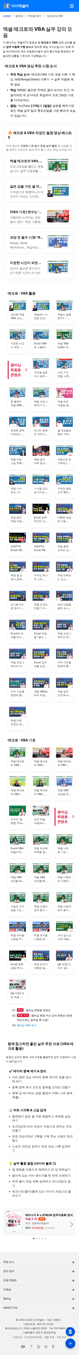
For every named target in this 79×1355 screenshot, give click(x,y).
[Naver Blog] (38, 1347)
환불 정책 (49, 1337)
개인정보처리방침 (33, 1337)
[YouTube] (23, 1347)
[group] (39, 1221)
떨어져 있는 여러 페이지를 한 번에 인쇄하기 (41, 1175)
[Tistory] (31, 1347)
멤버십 (39, 1298)
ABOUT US (39, 1307)
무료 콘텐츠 (39, 1280)
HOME (7, 16)
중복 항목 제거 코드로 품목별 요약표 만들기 (41, 1087)
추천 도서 (39, 1262)
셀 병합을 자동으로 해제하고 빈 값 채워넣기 (41, 1169)
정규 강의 (39, 1271)
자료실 (39, 1289)
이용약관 (17, 1337)
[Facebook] (53, 1347)
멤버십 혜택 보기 (26, 1025)
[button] (71, 6)
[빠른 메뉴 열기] (70, 1343)
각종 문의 (61, 1337)
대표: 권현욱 (53, 1320)
